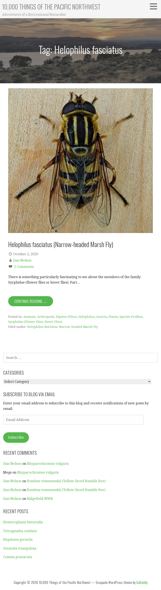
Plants (113, 316)
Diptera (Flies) (66, 316)
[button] (155, 6)
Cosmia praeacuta (17, 557)
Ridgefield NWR (40, 499)
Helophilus (86, 316)
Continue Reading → (30, 301)
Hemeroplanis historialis (23, 522)
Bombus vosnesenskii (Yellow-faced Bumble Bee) (66, 481)
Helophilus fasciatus (42, 326)
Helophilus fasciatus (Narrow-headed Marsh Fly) (60, 244)
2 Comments (24, 267)
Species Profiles (131, 316)
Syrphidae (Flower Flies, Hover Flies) (35, 321)
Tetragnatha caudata (20, 531)
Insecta (101, 316)
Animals (29, 316)
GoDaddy (142, 582)
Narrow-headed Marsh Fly (78, 326)
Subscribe (16, 437)
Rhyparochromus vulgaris (48, 464)
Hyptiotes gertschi (17, 540)
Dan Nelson (22, 260)
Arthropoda (45, 316)
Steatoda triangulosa (19, 548)
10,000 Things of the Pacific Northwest (51, 6)
